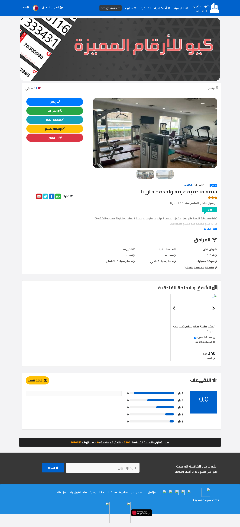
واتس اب (54, 110)
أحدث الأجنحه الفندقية (154, 8)
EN (24, 7)
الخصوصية (96, 492)
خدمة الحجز (53, 119)
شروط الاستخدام (116, 492)
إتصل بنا (149, 492)
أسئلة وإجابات (77, 492)
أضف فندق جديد (109, 8)
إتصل (53, 101)
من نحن (135, 492)
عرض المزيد (210, 228)
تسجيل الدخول (50, 7)
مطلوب (129, 8)
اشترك (51, 467)
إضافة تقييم (53, 128)
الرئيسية (179, 8)
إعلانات (60, 492)
